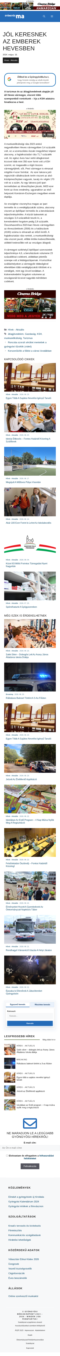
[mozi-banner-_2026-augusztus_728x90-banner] (30, 9)
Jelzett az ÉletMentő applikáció (31, 1091)
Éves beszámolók (17, 1278)
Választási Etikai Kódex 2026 (23, 1259)
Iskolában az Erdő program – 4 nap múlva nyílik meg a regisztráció (36, 1106)
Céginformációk (16, 1273)
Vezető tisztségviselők (20, 1268)
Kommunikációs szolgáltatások (24, 1235)
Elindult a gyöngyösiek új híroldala (26, 1197)
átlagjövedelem (16, 334)
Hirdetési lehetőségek (19, 1240)
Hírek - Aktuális (10, 60)
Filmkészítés (15, 1230)
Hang (50, 134)
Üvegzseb (13, 1264)
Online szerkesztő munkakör (23, 1296)
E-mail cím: (30, 1142)
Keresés (30, 1023)
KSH (39, 334)
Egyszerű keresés (17, 1004)
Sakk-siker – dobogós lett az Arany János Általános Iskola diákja (36, 1050)
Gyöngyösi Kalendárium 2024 (23, 1201)
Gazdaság (30, 334)
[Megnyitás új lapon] (30, 124)
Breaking (22, 1060)
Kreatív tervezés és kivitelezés (24, 1226)
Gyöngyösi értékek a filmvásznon (25, 1206)
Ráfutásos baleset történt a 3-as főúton (34, 1063)
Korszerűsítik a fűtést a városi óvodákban (29, 351)
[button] (44, 16)
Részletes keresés (42, 1005)
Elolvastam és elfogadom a (31, 1157)
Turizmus (28, 338)
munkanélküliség (13, 338)
